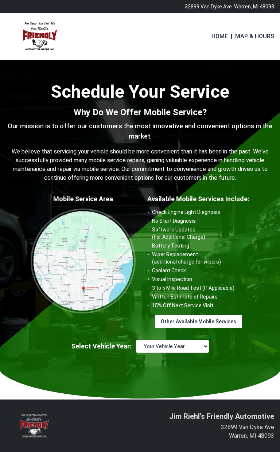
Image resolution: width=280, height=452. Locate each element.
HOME (219, 36)
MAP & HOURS (254, 36)
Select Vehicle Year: (101, 346)
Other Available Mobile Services (198, 321)
